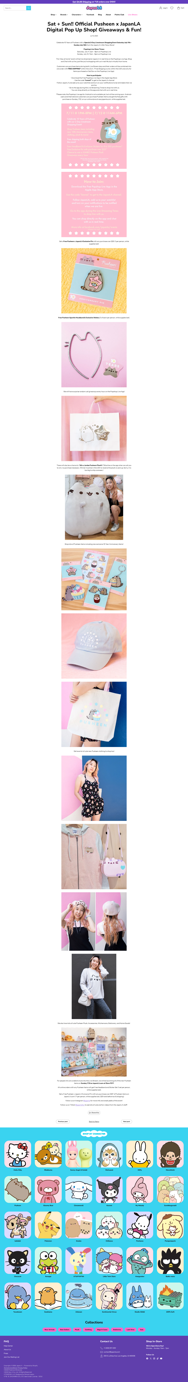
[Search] (28, 8)
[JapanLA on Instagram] (154, 1359)
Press (6, 1353)
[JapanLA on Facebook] (147, 1359)
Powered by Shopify (31, 1365)
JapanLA (19, 1365)
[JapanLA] (94, 8)
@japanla (86, 1101)
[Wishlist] (171, 8)
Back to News (94, 1121)
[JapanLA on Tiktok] (157, 1359)
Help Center (8, 1346)
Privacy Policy (22, 1368)
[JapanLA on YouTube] (161, 1359)
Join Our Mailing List (11, 1357)
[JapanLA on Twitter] (150, 1359)
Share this (95, 1113)
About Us (7, 1349)
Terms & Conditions (10, 1368)
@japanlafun (80, 1105)
